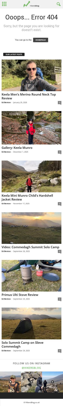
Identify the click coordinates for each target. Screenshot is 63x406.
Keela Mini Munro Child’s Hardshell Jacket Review (27, 197)
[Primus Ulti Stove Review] (31, 276)
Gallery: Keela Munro (17, 148)
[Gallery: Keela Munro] (31, 127)
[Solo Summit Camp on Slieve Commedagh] (31, 323)
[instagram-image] (10, 381)
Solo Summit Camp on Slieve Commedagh (22, 345)
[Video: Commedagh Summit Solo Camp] (31, 228)
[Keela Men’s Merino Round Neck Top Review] (31, 75)
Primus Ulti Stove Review (20, 295)
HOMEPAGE (41, 40)
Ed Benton (6, 102)
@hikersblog (31, 367)
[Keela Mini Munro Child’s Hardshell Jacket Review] (31, 176)
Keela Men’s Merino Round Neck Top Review (29, 96)
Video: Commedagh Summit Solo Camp (30, 247)
